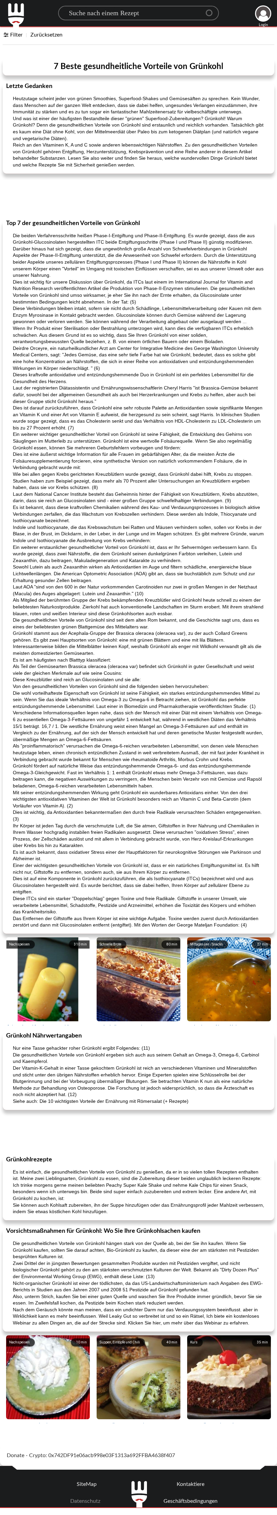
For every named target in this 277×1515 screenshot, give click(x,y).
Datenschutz (85, 1501)
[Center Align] (211, 10)
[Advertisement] (138, 196)
